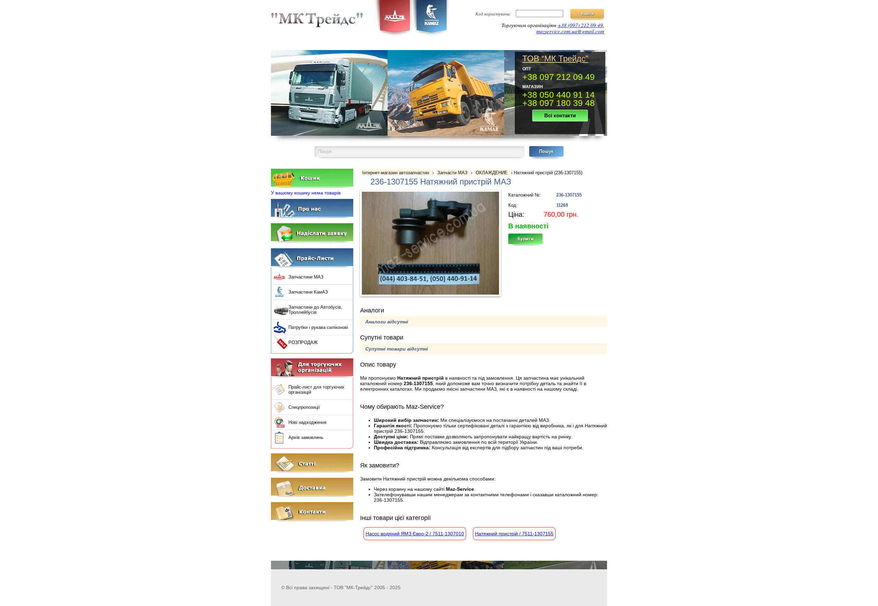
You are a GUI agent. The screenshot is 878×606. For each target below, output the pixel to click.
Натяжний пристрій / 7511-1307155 (514, 533)
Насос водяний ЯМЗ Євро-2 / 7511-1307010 (415, 533)
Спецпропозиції (304, 407)
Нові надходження (307, 422)
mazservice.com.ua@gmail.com (570, 31)
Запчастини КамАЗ (308, 292)
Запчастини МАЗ (305, 277)
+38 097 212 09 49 (558, 76)
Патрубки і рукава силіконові (318, 327)
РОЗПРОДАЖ (303, 342)
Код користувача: (493, 14)
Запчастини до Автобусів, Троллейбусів (315, 310)
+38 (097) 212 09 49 (580, 25)
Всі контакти (560, 115)
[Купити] (529, 241)
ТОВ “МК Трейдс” (555, 58)
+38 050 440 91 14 (558, 94)
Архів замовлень (305, 437)
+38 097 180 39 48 (558, 102)
